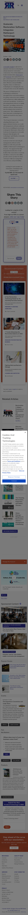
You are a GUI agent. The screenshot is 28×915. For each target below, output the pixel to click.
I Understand (14, 481)
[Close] (25, 432)
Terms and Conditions (13, 461)
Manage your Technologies (14, 477)
